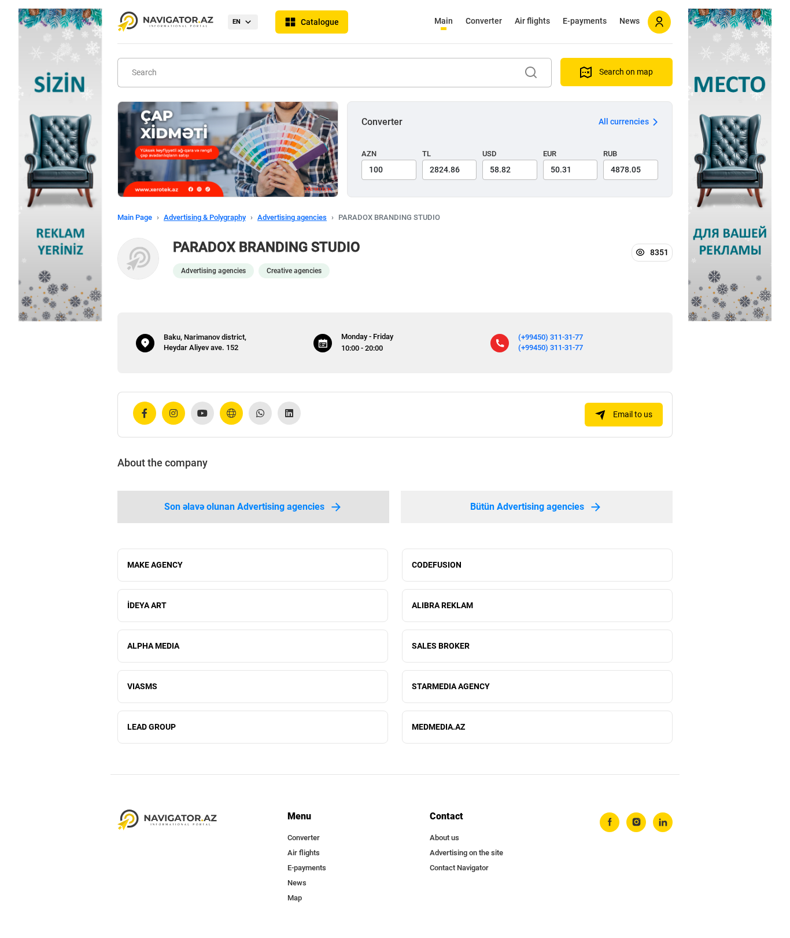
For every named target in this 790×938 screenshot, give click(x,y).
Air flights (532, 20)
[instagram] (636, 822)
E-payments (585, 20)
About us (444, 837)
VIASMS (142, 686)
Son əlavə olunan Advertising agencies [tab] (244, 506)
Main (443, 20)
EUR (549, 153)
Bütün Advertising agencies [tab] (527, 506)
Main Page (134, 217)
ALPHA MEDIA (153, 645)
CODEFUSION (437, 564)
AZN (368, 153)
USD (489, 153)
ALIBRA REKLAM (442, 605)
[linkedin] (663, 822)
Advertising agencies (292, 217)
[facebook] (609, 822)
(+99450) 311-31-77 (550, 337)
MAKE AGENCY (155, 564)
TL (426, 153)
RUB (610, 153)
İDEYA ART (147, 605)
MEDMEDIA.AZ (438, 726)
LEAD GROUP (151, 726)
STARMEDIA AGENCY (451, 686)
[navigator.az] (167, 820)
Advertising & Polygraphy (205, 217)
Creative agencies (294, 271)
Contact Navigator (459, 867)
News (629, 20)
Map (294, 897)
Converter (484, 20)
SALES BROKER (441, 645)
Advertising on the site (466, 852)
